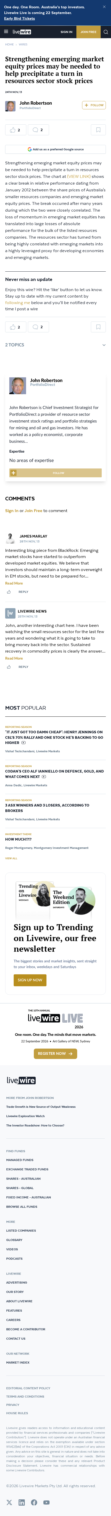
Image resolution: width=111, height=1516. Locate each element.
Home (9, 44)
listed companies (21, 1230)
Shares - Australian (23, 1178)
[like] (8, 591)
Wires (23, 44)
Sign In (66, 32)
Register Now (52, 1054)
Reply (23, 592)
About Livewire (19, 1301)
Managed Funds (19, 1160)
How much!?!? (18, 839)
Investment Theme (18, 834)
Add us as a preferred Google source (58, 149)
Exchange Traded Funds (27, 1169)
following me (17, 302)
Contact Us (15, 1338)
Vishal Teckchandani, (20, 751)
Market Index (17, 1362)
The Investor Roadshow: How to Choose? (35, 1125)
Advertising (16, 1282)
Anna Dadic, (13, 785)
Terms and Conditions (25, 1396)
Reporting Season (18, 726)
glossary (14, 1240)
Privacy (12, 1405)
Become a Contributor (25, 1329)
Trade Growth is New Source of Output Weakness (41, 1107)
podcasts (14, 1258)
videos (12, 1249)
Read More (14, 583)
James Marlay (33, 536)
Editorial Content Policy (28, 1388)
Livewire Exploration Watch (25, 1116)
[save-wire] (98, 132)
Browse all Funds (21, 1207)
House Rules (17, 1413)
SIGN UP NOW (30, 980)
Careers (13, 1320)
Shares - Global (20, 1188)
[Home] (22, 32)
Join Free (89, 32)
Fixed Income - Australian (28, 1197)
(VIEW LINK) (79, 176)
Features (14, 1310)
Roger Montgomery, (19, 848)
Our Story (15, 1292)
